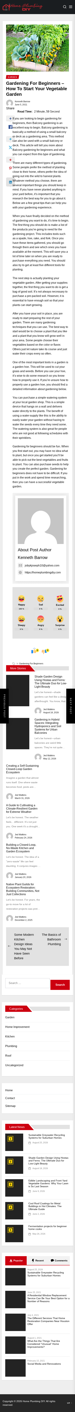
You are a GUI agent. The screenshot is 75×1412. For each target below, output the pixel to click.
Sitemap (10, 1105)
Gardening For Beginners (31, 663)
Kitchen (10, 1036)
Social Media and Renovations (44, 1363)
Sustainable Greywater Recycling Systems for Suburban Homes (46, 1136)
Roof (8, 1055)
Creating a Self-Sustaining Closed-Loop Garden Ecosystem (22, 769)
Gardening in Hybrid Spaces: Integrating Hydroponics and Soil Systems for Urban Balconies (48, 726)
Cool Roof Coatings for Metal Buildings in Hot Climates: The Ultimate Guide (45, 1206)
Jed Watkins (49, 709)
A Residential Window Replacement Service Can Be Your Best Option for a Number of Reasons (48, 1298)
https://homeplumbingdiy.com (43, 572)
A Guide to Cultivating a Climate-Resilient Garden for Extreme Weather (22, 808)
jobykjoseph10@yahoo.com (42, 565)
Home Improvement (17, 1026)
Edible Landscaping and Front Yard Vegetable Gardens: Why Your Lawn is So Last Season (48, 1183)
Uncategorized (14, 1065)
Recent (39, 1260)
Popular (18, 1260)
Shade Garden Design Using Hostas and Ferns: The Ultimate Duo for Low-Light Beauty (48, 1160)
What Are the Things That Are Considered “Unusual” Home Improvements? (43, 1344)
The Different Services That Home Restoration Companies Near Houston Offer (48, 1321)
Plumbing (11, 1046)
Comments (61, 1260)
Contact (10, 1098)
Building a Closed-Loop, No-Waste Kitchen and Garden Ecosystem (21, 848)
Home (9, 1090)
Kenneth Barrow (22, 101)
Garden (9, 1017)
